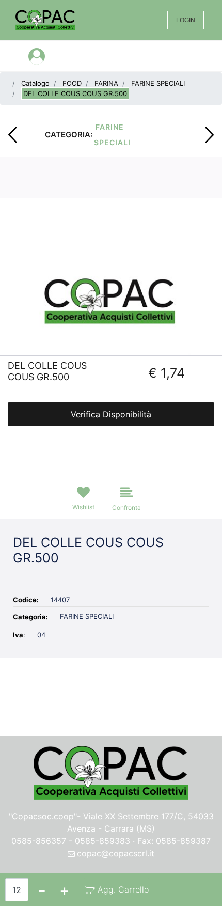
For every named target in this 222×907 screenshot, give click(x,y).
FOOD (72, 83)
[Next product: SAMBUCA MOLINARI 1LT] (209, 135)
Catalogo (35, 83)
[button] (111, 298)
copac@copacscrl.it (115, 853)
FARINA (106, 83)
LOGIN (185, 20)
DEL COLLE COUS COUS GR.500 (75, 93)
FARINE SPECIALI (158, 83)
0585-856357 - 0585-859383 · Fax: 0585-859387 (111, 841)
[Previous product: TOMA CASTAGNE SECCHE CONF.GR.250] (13, 135)
